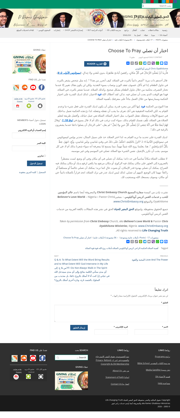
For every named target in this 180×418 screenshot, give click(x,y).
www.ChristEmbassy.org (128, 201)
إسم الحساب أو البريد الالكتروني (32, 130)
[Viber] (153, 63)
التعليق (164, 302)
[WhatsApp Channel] (155, 1)
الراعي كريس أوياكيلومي (129, 248)
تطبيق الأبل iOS (40, 98)
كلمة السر (41, 143)
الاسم (165, 327)
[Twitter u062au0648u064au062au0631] (163, 1)
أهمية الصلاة (153, 248)
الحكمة (144, 248)
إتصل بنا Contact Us (120, 384)
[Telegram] (145, 63)
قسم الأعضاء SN (162, 376)
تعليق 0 (132, 57)
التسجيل (42, 172)
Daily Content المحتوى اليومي (150, 57)
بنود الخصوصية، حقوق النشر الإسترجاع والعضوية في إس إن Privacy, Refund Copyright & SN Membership (112, 360)
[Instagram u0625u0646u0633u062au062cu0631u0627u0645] (159, 1)
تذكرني (40, 155)
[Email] (149, 63)
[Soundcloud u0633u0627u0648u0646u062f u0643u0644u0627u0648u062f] (167, 1)
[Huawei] (140, 1)
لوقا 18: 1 (67, 120)
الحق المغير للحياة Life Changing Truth (138, 16)
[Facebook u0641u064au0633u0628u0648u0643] (175, 1)
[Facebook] (166, 63)
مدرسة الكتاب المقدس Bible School (153, 363)
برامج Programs (162, 356)
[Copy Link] (136, 63)
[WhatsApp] (157, 63)
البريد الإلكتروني (121, 327)
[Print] (132, 63)
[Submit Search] (143, 6)
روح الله (102, 248)
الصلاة (115, 248)
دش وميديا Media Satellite (158, 369)
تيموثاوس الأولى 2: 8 (69, 73)
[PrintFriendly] (140, 63)
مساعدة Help (164, 383)
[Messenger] (162, 63)
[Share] (128, 63)
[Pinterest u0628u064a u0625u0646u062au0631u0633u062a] (152, 1)
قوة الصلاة (89, 248)
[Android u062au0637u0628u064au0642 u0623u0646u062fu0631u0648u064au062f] (148, 1)
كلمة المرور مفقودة (27, 172)
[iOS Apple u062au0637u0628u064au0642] (144, 1)
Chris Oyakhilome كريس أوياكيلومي (151, 68)
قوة (96, 248)
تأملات (109, 248)
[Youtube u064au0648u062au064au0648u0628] (171, 1)
